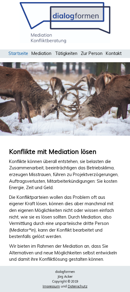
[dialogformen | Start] (65, 41)
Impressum (51, 286)
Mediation (41, 53)
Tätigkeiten (66, 53)
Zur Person (91, 53)
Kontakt (114, 53)
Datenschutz (77, 286)
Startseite (18, 53)
